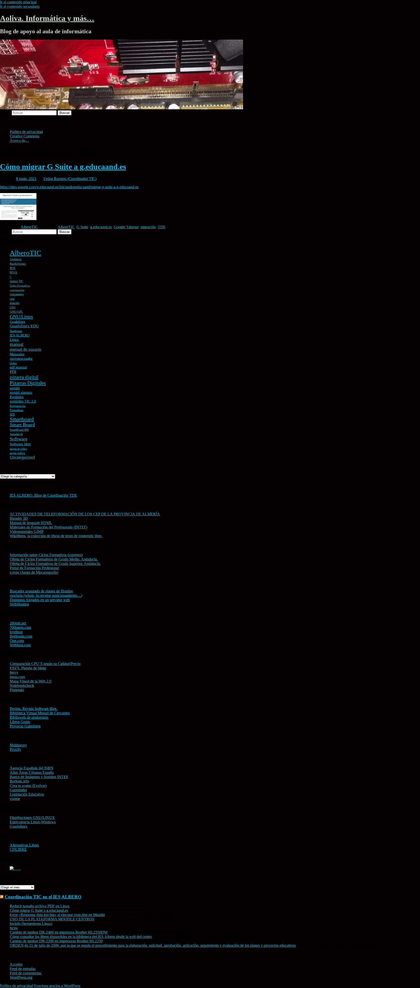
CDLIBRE (18, 849)
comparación (17, 290)
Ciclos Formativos (20, 285)
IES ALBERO (19, 335)
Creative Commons (24, 136)
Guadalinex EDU (24, 326)
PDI (13, 371)
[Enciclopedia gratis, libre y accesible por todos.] (15, 868)
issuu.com (17, 677)
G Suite (82, 227)
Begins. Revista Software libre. (33, 709)
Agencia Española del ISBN (31, 768)
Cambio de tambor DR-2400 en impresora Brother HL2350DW (59, 932)
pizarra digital (24, 377)
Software (18, 439)
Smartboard (22, 419)
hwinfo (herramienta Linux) (31, 923)
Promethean (16, 410)
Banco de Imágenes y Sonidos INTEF (39, 777)
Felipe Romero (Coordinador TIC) (70, 179)
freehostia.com (21, 636)
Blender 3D (19, 518)
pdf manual (18, 367)
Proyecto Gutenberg (25, 726)
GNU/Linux (21, 316)
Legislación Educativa (27, 794)
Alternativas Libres (24, 845)
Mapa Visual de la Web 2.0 (30, 681)
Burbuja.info (19, 781)
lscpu (14, 928)
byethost (16, 632)
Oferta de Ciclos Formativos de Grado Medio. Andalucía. (54, 559)
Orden (13, 363)
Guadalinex (17, 322)
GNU (13, 307)
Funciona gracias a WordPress (57, 986)
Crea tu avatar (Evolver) (28, 786)
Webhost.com (20, 645)
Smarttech (16, 434)
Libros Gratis (20, 722)
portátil (15, 388)
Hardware (16, 331)
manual (16, 344)
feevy (14, 672)
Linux (14, 339)
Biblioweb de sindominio (29, 717)
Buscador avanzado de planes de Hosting (41, 591)
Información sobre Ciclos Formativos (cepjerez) (46, 555)
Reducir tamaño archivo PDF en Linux (40, 906)
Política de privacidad (26, 132)
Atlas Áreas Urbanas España (32, 772)
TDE (162, 227)
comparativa (17, 294)
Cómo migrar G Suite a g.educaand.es (63, 166)
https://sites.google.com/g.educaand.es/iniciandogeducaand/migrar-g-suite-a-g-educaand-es (69, 187)
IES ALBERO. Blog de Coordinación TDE (43, 495)
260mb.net (18, 623)
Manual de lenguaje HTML (31, 523)
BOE (13, 268)
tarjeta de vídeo (18, 448)
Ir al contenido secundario (20, 6)
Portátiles (17, 397)
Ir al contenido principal (18, 2)
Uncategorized (22, 457)
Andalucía (15, 259)
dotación (14, 303)
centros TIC (16, 281)
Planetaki (17, 690)
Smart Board (22, 424)
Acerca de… (19, 140)
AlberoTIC (29, 227)
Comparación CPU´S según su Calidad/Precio (45, 664)
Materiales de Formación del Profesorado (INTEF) (48, 527)
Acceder (16, 964)
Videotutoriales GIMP (27, 531)
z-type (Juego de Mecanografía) (34, 572)
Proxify (15, 749)
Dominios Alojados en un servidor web (40, 600)
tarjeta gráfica (17, 453)
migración (148, 227)
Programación (18, 406)
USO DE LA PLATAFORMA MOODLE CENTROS (52, 919)
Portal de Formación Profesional (34, 568)
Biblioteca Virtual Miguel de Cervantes (40, 713)
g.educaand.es (101, 227)
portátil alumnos (21, 392)
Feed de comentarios (25, 973)
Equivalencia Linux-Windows (33, 822)
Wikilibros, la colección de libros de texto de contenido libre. (56, 536)
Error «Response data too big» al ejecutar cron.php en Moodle (57, 915)
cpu (12, 298)
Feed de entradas (22, 969)
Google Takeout (126, 227)
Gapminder (18, 790)
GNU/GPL (16, 312)
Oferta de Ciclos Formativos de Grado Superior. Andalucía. (55, 564)
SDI (12, 414)
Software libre (20, 444)
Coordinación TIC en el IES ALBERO (43, 896)
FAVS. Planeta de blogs (28, 668)
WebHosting (19, 604)
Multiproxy (18, 745)
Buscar (5, 113)
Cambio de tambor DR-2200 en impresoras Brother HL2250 (56, 941)
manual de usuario (25, 349)
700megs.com (20, 627)
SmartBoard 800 (19, 430)
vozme (15, 799)
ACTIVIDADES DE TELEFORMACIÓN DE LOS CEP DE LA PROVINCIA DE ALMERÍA (85, 514)
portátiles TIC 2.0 (23, 401)
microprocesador (21, 358)
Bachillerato (18, 263)
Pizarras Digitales (28, 383)
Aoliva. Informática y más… (47, 18)
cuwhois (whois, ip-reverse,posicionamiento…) (46, 595)
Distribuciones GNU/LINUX (32, 818)
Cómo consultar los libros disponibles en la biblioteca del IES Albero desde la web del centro (81, 937)
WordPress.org (21, 977)
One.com (17, 641)
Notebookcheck (22, 685)
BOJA (13, 272)
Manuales (17, 354)
